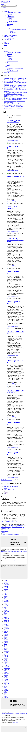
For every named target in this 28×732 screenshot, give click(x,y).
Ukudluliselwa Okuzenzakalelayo (18, 29)
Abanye (9, 25)
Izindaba (6, 33)
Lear (7, 528)
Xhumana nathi (7, 39)
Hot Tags (6, 488)
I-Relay (8, 28)
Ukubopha (6, 72)
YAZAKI (9, 18)
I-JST (8, 15)
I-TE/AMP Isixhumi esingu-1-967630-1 (13, 121)
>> (11, 480)
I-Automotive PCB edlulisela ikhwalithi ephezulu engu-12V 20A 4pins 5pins (13, 107)
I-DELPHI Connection (12, 21)
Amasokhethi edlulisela (12, 71)
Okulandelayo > (7, 480)
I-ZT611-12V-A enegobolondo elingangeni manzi (15, 239)
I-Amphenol (10, 24)
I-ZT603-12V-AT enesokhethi (12, 207)
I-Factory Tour (10, 38)
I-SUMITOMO (10, 17)
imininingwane (14, 140)
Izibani (11, 31)
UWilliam (3, 532)
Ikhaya (5, 10)
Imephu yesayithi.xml (9, 489)
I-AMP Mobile (10, 525)
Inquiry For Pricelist (5, 507)
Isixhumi (9, 26)
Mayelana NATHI (8, 36)
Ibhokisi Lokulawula (17, 527)
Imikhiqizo (6, 11)
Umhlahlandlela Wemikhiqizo (11, 486)
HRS (8, 22)
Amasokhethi (13, 32)
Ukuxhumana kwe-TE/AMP (14, 12)
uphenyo (9, 140)
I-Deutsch (9, 19)
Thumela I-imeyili (5, 531)
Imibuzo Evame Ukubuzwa (10, 35)
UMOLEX (9, 14)
